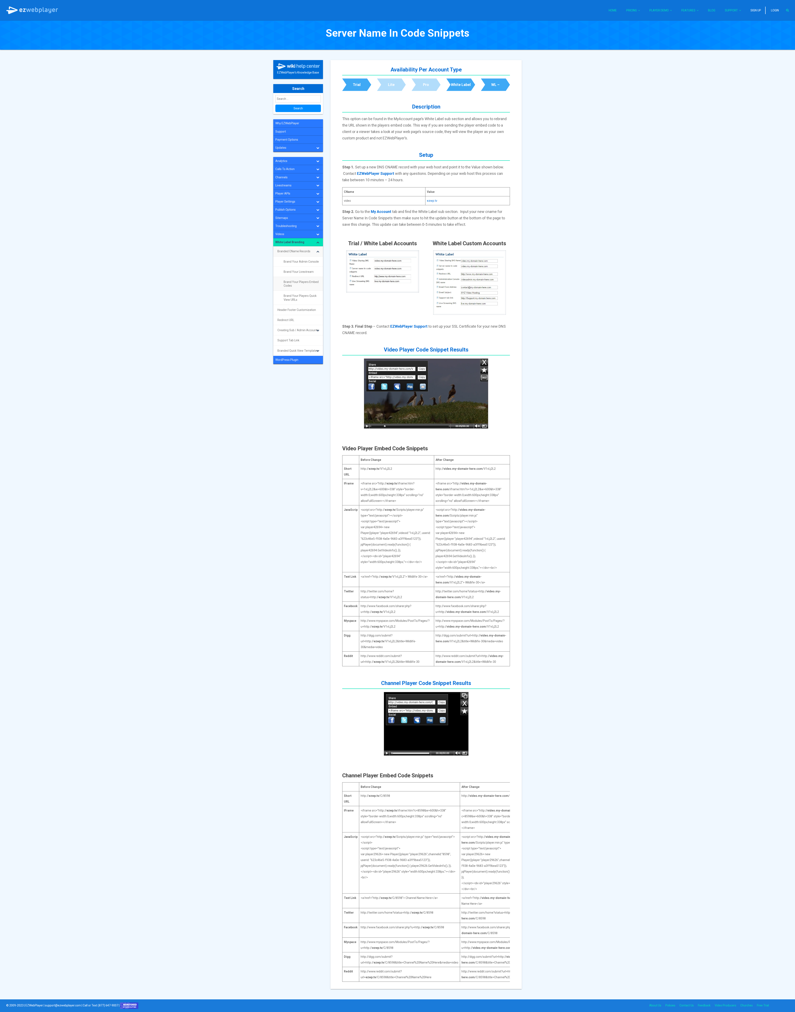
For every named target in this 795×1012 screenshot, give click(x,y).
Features (688, 10)
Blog (711, 10)
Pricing (631, 10)
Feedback (704, 1005)
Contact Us (686, 1005)
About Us (655, 1005)
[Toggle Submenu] (318, 148)
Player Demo (659, 10)
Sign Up (755, 10)
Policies (670, 1005)
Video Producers (725, 1005)
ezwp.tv (432, 200)
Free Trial (763, 1005)
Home (613, 10)
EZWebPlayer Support (375, 173)
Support (731, 10)
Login (775, 10)
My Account (381, 211)
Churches (746, 1005)
